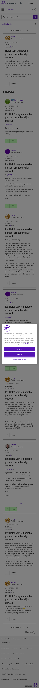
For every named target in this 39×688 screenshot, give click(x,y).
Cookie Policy (26, 344)
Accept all (19, 349)
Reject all (19, 354)
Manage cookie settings (19, 359)
